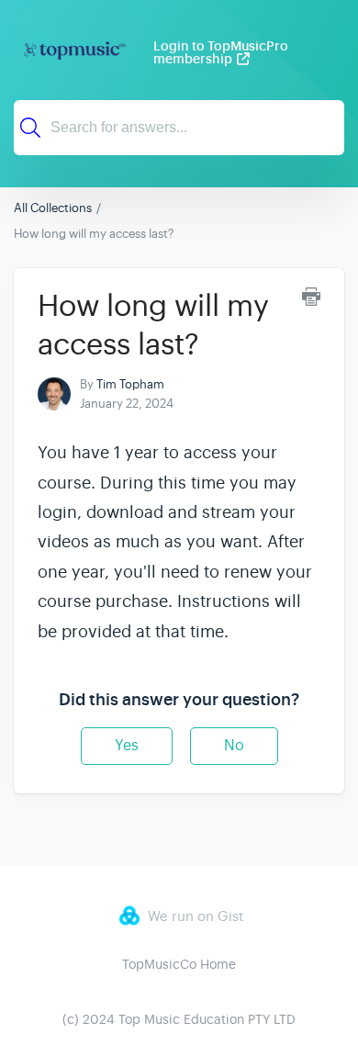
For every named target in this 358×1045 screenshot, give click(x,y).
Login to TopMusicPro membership (220, 52)
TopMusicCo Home (179, 964)
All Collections (53, 208)
